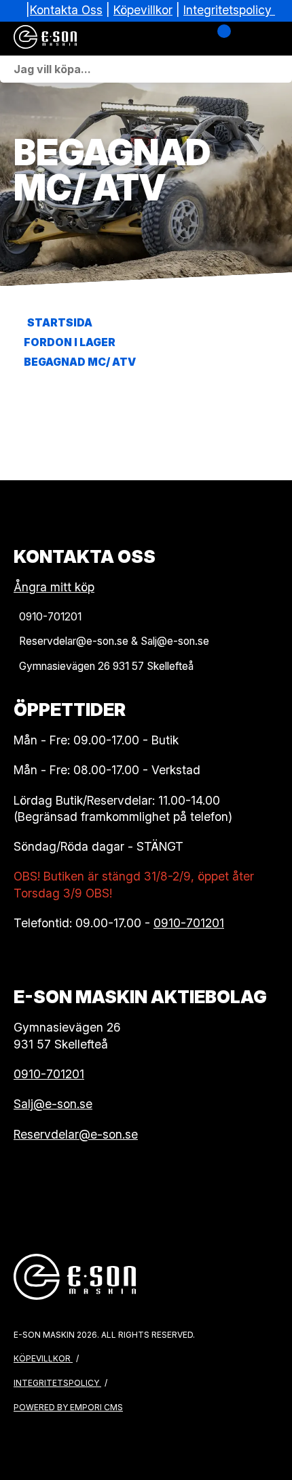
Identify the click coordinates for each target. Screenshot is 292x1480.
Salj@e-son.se (53, 1104)
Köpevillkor (142, 10)
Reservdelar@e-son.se (76, 1134)
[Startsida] (81, 39)
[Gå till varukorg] (219, 39)
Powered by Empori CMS (68, 1407)
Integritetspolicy (227, 10)
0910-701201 (188, 923)
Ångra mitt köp (54, 587)
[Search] (278, 69)
